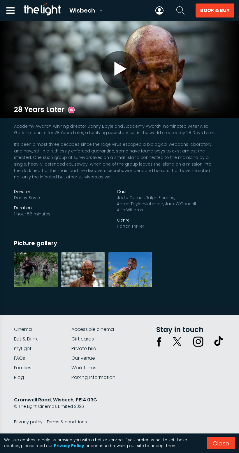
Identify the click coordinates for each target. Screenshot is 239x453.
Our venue (83, 358)
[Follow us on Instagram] (198, 341)
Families (22, 367)
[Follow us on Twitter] (177, 341)
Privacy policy (28, 422)
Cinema (23, 329)
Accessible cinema (92, 329)
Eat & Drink (26, 339)
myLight (22, 348)
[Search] (180, 10)
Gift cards (82, 339)
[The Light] (42, 10)
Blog (19, 377)
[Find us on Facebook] (159, 341)
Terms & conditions (67, 422)
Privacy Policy (69, 446)
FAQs (19, 358)
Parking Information (93, 377)
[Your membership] (159, 10)
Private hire (83, 348)
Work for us (83, 367)
